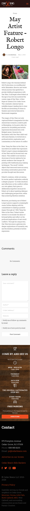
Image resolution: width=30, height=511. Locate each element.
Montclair (5, 495)
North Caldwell (7, 498)
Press (15, 13)
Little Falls (20, 495)
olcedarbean (12, 55)
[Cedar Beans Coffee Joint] (8, 3)
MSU (16, 498)
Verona (13, 495)
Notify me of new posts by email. (14, 328)
